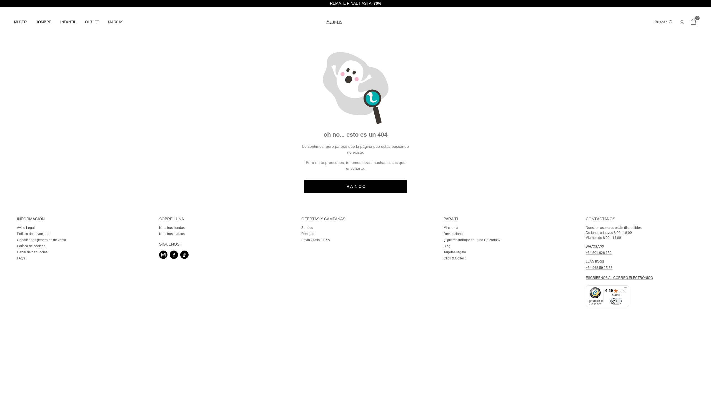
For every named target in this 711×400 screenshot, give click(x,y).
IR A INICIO (355, 186)
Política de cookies (31, 246)
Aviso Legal (26, 228)
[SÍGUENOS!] (213, 237)
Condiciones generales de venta (41, 240)
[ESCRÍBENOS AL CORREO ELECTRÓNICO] (640, 274)
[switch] (616, 301)
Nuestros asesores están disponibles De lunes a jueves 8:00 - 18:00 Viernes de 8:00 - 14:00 (614, 233)
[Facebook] (174, 255)
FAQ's (21, 258)
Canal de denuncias (32, 252)
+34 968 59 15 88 (599, 268)
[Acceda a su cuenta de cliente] (682, 22)
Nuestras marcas (172, 234)
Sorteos (307, 228)
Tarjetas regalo (455, 252)
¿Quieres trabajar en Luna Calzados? (472, 240)
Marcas (116, 22)
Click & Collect (454, 258)
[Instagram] (163, 255)
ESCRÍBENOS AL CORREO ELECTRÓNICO (619, 278)
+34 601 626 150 (599, 253)
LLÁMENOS (595, 262)
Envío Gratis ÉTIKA (315, 240)
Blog (447, 246)
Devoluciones (454, 234)
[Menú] (625, 288)
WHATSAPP (595, 247)
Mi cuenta (451, 228)
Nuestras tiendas (172, 228)
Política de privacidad (33, 234)
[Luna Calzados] (355, 22)
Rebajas (307, 234)
